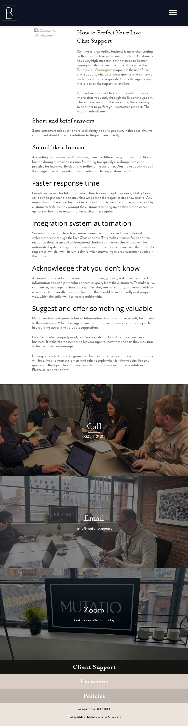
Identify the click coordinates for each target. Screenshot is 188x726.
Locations (94, 681)
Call (94, 426)
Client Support (94, 667)
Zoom (94, 610)
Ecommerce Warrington (94, 69)
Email (94, 518)
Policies (94, 696)
